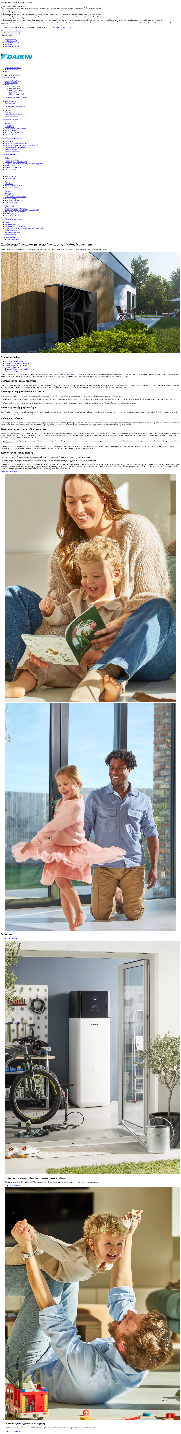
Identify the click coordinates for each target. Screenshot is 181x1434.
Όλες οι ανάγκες (10, 234)
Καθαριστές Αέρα (11, 213)
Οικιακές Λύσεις (10, 39)
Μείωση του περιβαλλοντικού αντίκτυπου (19, 363)
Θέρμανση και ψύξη (12, 224)
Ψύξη (7, 222)
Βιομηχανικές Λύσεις (12, 42)
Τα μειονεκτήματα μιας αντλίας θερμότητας (19, 369)
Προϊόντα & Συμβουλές (13, 68)
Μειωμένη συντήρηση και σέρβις (16, 365)
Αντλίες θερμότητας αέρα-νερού (16, 208)
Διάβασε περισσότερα (12, 1185)
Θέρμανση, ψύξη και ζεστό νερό (16, 226)
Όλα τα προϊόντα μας (12, 215)
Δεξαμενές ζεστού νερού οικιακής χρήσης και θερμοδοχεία (24, 228)
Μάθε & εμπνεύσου (11, 70)
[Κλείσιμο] (9, 173)
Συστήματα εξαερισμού (13, 232)
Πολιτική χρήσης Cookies (64, 27)
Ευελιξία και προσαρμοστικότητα (16, 361)
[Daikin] (16, 64)
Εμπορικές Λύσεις (11, 41)
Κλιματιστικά (9, 206)
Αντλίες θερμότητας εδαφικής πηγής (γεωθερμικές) (22, 210)
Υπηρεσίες (8, 71)
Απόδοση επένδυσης (12, 367)
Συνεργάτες (9, 44)
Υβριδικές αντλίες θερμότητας (15, 212)
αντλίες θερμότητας (72, 374)
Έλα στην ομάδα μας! (12, 46)
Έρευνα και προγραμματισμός (15, 371)
